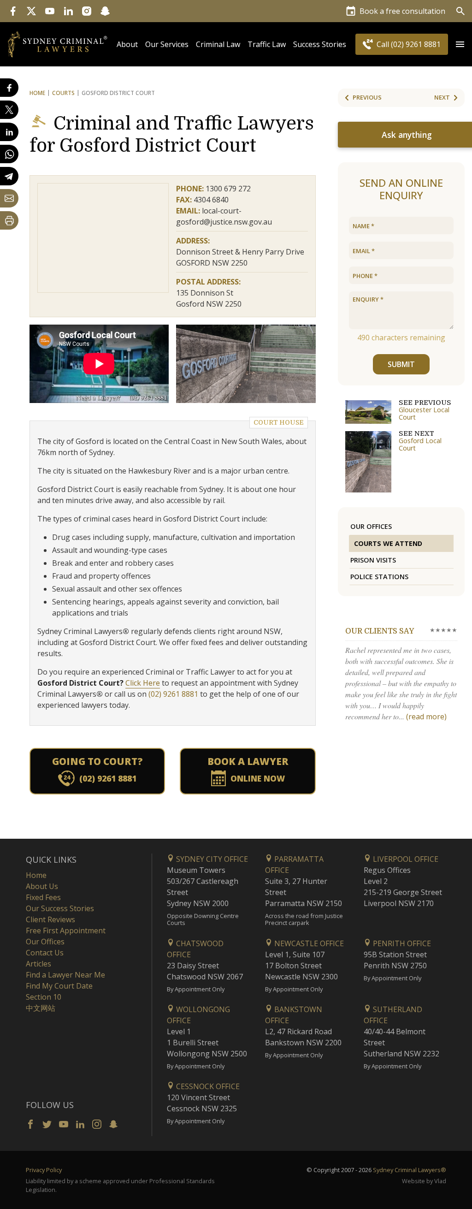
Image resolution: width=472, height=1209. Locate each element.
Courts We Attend (388, 543)
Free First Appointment (66, 930)
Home (37, 93)
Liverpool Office (404, 859)
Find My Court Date (59, 986)
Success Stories (319, 44)
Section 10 (43, 997)
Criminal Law (218, 44)
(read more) (426, 716)
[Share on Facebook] (9, 87)
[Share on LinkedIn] (9, 132)
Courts (63, 93)
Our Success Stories (60, 908)
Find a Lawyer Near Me (65, 975)
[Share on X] (9, 110)
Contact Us (45, 953)
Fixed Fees (43, 897)
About (127, 44)
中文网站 (40, 1008)
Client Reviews (50, 919)
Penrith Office (401, 943)
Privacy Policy (44, 1170)
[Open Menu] (460, 44)
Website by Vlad (424, 1181)
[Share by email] (9, 198)
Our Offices (371, 526)
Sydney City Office (211, 859)
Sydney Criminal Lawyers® (409, 1170)
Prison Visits (373, 560)
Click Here (142, 683)
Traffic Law (267, 44)
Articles (38, 964)
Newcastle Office (308, 943)
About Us (42, 886)
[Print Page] (9, 220)
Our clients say (379, 631)
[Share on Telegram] (9, 176)
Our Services (167, 44)
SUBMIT (401, 364)
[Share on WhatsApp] (9, 154)
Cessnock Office (207, 1086)
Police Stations (379, 576)
